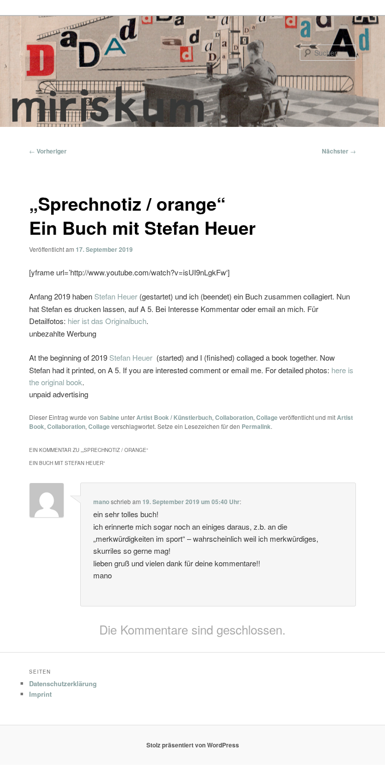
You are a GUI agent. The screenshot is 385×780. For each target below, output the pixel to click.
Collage (267, 417)
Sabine (109, 417)
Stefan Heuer (115, 296)
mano (101, 501)
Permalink (256, 426)
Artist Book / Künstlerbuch (174, 417)
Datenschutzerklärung (63, 683)
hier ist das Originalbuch (107, 321)
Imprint (40, 694)
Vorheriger (48, 150)
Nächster (339, 150)
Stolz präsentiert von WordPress (192, 744)
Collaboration (234, 417)
